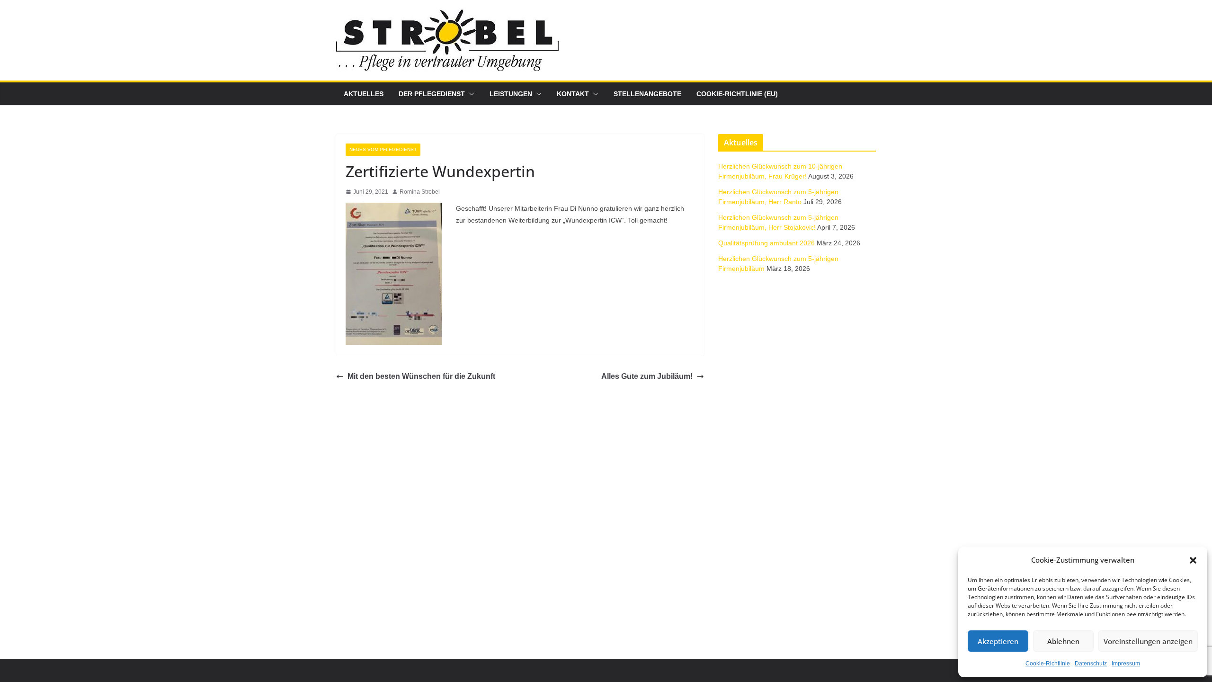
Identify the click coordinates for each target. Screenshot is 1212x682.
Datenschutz (1091, 663)
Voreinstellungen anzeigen (1148, 641)
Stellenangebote (647, 94)
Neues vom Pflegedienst (383, 149)
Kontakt (573, 94)
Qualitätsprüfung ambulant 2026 (766, 243)
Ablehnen (1063, 641)
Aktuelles (363, 94)
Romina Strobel (420, 191)
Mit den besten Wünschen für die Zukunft (421, 376)
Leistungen (511, 94)
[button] (1193, 560)
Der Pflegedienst (432, 94)
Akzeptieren (998, 641)
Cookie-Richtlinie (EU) (737, 94)
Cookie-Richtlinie (1047, 663)
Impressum (1126, 663)
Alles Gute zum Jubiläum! (647, 376)
